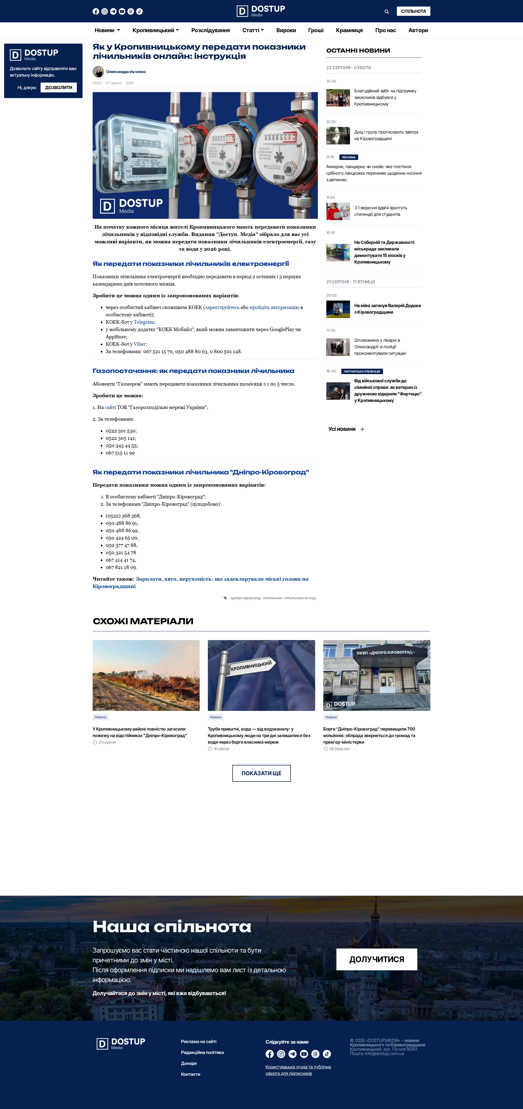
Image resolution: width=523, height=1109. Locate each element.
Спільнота (413, 11)
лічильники (273, 598)
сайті (110, 407)
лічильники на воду (301, 598)
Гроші (316, 30)
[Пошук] (387, 11)
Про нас (385, 30)
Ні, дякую (27, 87)
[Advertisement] (374, 486)
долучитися (376, 959)
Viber (139, 344)
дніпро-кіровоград (246, 598)
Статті (250, 30)
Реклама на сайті (199, 1041)
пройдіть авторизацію (274, 307)
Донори (189, 1063)
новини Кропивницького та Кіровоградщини (387, 1042)
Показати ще (262, 773)
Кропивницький (153, 30)
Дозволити (58, 87)
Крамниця (349, 30)
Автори (418, 30)
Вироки (286, 30)
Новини (105, 30)
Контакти (190, 1074)
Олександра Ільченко (126, 71)
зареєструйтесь (222, 307)
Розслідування (210, 30)
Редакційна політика (202, 1052)
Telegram (144, 322)
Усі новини (342, 429)
